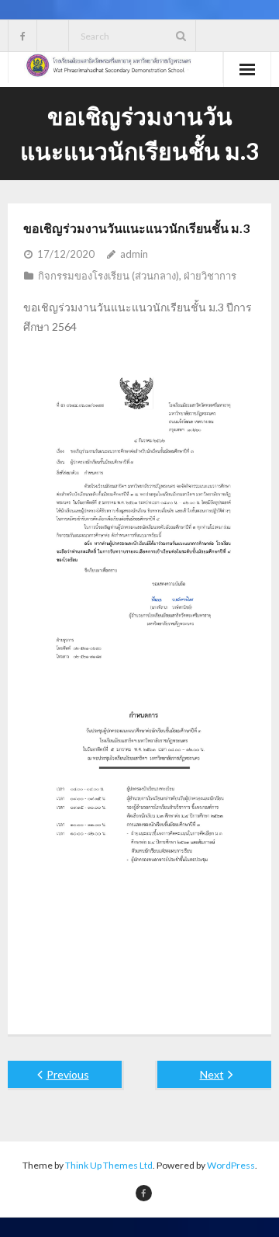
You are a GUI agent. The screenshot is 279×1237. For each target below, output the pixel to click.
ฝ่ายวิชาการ (210, 275)
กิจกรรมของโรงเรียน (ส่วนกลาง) (108, 275)
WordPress (231, 1165)
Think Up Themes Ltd (109, 1165)
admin (134, 254)
